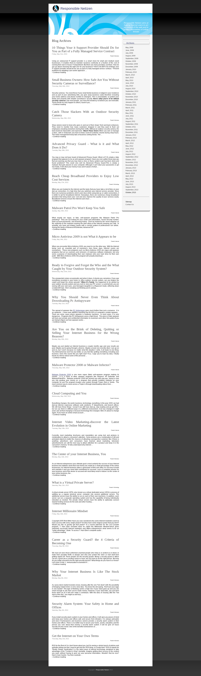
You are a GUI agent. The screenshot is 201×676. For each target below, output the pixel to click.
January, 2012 (131, 135)
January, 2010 (131, 69)
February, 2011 (131, 105)
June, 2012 (130, 149)
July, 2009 (129, 53)
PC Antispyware (79, 310)
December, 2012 (132, 165)
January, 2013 (131, 168)
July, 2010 (129, 86)
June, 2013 (130, 181)
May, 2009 (129, 48)
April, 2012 (130, 143)
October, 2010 (131, 94)
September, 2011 (132, 124)
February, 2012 (131, 138)
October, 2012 (131, 160)
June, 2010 (130, 83)
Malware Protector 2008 (61, 375)
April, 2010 (130, 78)
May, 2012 (129, 146)
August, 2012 (130, 154)
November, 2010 (132, 97)
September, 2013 (132, 190)
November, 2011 (132, 130)
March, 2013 (130, 173)
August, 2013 (130, 187)
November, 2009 (132, 64)
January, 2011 (131, 102)
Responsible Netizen (76, 8)
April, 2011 (129, 110)
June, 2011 (130, 116)
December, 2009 (132, 67)
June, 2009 (130, 50)
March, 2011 (130, 108)
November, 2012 (132, 162)
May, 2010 (129, 80)
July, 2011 (129, 119)
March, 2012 (130, 140)
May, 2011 (129, 113)
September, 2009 (132, 58)
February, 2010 (131, 72)
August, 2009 (130, 56)
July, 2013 (129, 184)
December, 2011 (132, 132)
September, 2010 (132, 91)
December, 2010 (132, 99)
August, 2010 (130, 89)
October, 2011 (131, 127)
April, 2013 (130, 176)
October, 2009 (131, 61)
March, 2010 (130, 75)
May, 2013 (129, 179)
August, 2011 (130, 121)
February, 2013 (131, 171)
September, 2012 (132, 157)
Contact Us (130, 204)
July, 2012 (129, 151)
